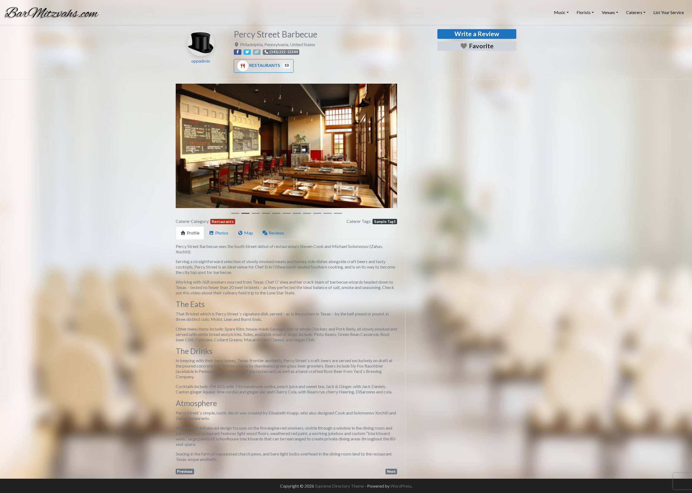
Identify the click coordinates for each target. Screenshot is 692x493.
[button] (192, 150)
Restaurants (265, 65)
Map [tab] (248, 232)
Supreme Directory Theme (340, 485)
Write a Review (476, 34)
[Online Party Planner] (51, 11)
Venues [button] (608, 12)
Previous (184, 471)
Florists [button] (584, 12)
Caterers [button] (634, 12)
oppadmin (200, 60)
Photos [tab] (221, 232)
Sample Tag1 (385, 221)
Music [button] (559, 12)
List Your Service (668, 12)
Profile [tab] (193, 232)
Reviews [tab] (276, 232)
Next (391, 471)
